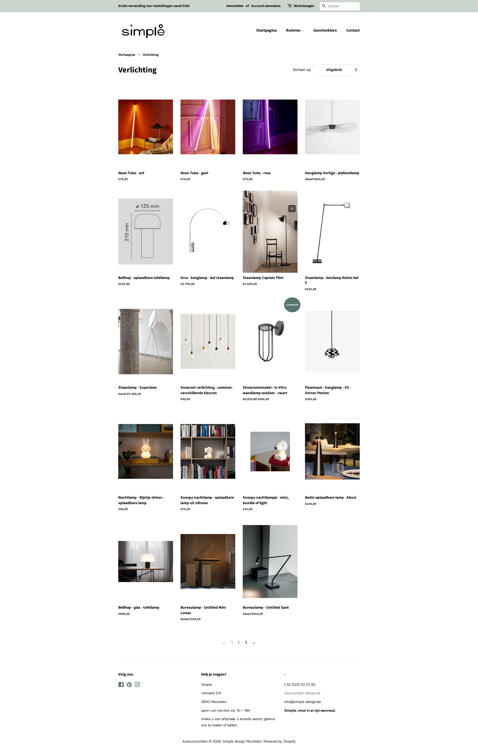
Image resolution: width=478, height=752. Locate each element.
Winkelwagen (304, 5)
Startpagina (266, 30)
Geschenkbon (325, 30)
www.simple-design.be (302, 693)
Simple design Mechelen (242, 741)
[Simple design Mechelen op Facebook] (121, 685)
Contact (353, 30)
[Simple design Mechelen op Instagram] (137, 685)
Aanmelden (234, 5)
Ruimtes (293, 30)
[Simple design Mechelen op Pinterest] (129, 685)
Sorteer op (302, 69)
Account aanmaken (266, 5)
